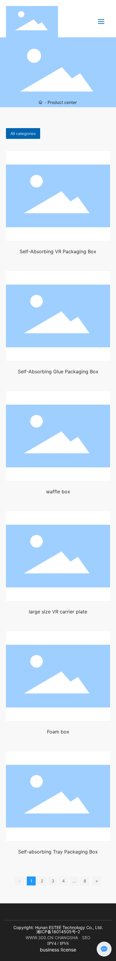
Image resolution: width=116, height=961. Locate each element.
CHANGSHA (68, 937)
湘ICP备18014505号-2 (58, 931)
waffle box (58, 492)
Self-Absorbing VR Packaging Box (58, 251)
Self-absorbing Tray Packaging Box (58, 852)
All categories (23, 133)
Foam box (58, 732)
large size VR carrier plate (58, 612)
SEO (86, 937)
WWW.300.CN (40, 937)
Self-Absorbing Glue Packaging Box (58, 371)
